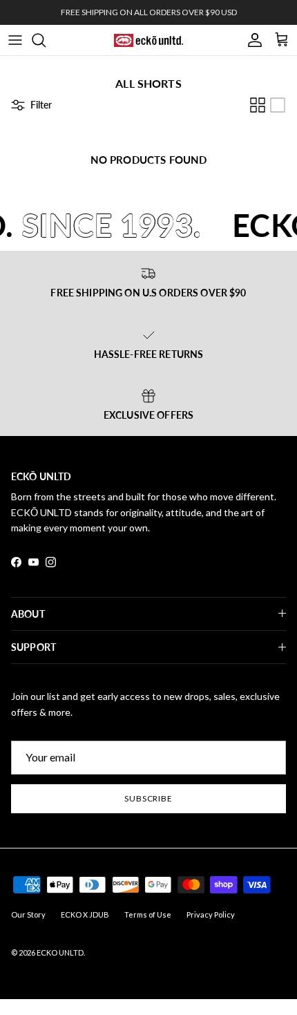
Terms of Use (147, 914)
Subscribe (148, 798)
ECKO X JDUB (85, 914)
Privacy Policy (210, 914)
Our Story (28, 914)
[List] (277, 105)
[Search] (45, 40)
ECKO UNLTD (60, 952)
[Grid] (257, 105)
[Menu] (15, 40)
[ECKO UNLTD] (148, 40)
